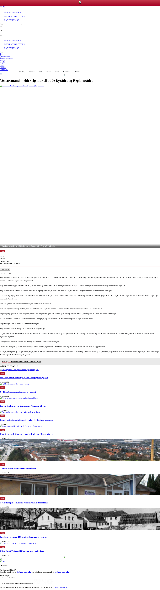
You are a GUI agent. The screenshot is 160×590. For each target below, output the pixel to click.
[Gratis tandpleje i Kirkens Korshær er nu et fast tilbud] (80, 495)
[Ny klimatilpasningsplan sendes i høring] (14, 384)
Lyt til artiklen (5, 269)
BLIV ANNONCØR (11, 20)
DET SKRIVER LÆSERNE (14, 16)
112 (1, 54)
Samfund (3, 68)
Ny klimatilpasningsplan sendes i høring (18, 392)
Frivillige (3, 62)
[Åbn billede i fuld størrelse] (80, 166)
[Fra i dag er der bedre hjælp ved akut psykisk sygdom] (19, 370)
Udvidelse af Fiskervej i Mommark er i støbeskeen (22, 551)
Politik (2, 66)
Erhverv (3, 60)
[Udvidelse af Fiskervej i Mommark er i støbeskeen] (18, 543)
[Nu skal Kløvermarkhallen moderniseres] (80, 460)
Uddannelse (4, 70)
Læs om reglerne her (61, 587)
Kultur (2, 64)
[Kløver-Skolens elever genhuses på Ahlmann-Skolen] (19, 398)
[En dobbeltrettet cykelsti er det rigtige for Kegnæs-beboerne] (21, 412)
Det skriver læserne (6, 58)
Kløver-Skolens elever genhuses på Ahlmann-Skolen (23, 406)
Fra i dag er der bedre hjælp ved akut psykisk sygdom (24, 378)
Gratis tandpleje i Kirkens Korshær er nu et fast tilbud (24, 503)
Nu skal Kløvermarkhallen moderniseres (18, 468)
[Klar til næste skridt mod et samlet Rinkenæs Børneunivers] (21, 426)
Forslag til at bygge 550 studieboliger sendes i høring (23, 537)
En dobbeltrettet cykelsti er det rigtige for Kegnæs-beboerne (26, 420)
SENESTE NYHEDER (12, 12)
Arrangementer (5, 56)
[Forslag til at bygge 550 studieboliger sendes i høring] (80, 529)
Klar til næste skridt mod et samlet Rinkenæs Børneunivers (26, 434)
